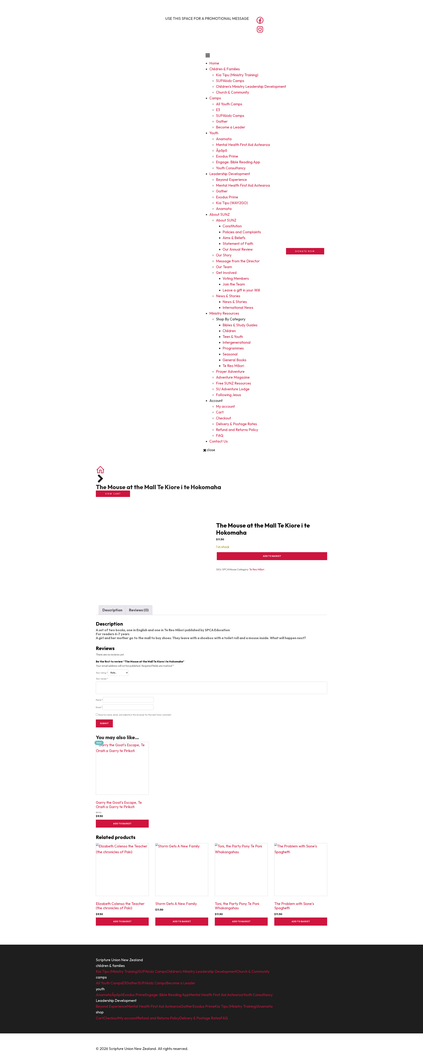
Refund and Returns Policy (237, 429)
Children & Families (224, 69)
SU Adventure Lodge (233, 389)
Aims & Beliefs (234, 237)
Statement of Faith (238, 243)
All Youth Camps (229, 104)
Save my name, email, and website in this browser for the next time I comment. (135, 715)
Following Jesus (228, 394)
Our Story (223, 255)
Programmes (233, 348)
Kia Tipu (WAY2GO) (232, 203)
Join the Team (234, 284)
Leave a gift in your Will (241, 290)
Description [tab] (112, 610)
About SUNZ (219, 214)
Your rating (102, 673)
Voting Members (236, 278)
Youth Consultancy (231, 168)
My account (225, 406)
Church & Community (232, 92)
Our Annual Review (238, 249)
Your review (102, 678)
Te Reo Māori (233, 365)
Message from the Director (238, 261)
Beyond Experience (231, 179)
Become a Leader (230, 127)
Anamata (224, 139)
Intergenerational (237, 342)
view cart (113, 493)
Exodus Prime (227, 156)
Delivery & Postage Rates (236, 424)
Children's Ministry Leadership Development (251, 86)
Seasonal (230, 354)
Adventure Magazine (233, 377)
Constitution (232, 226)
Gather (222, 121)
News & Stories (228, 296)
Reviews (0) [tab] (139, 610)
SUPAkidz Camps (230, 80)
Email (99, 707)
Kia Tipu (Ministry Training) (237, 75)
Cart (220, 412)
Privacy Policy (200, 1048)
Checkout (223, 418)
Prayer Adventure (230, 371)
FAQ (219, 435)
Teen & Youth (233, 336)
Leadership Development (229, 173)
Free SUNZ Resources (233, 383)
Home (214, 63)
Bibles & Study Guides (240, 325)
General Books (234, 360)
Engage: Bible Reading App (238, 162)
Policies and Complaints (242, 232)
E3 (218, 109)
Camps (215, 98)
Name (99, 700)
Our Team (224, 267)
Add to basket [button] (122, 823)
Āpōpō (221, 150)
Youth (213, 133)
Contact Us (218, 441)
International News (238, 307)
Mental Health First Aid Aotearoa (243, 144)
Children (229, 330)
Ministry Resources (224, 313)
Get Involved (226, 272)
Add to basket (272, 556)
